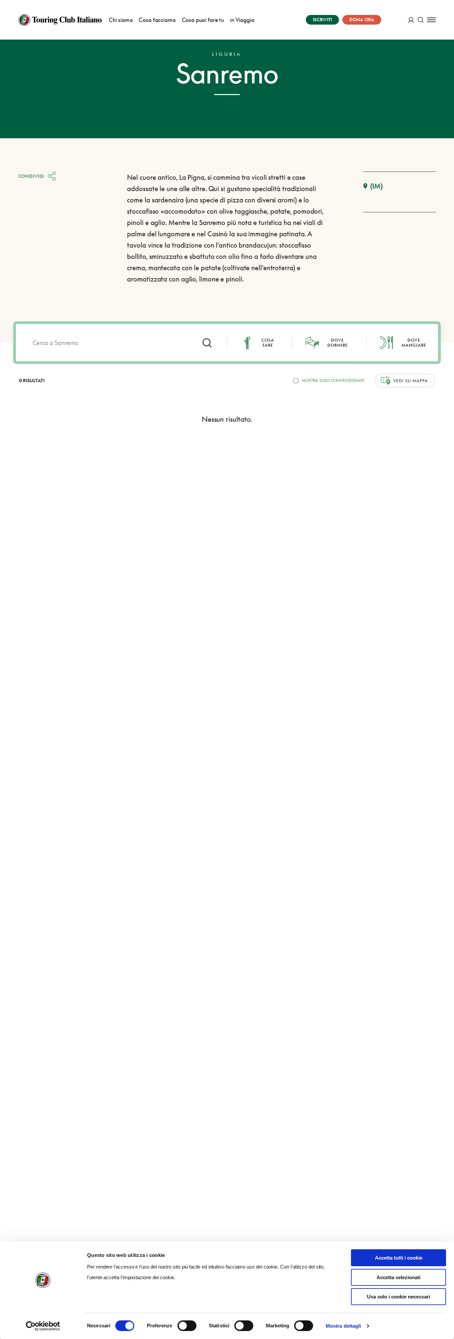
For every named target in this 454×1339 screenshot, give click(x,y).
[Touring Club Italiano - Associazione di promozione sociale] (60, 20)
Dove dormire (337, 343)
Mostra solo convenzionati (333, 380)
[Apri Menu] (431, 19)
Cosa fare (268, 343)
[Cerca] (420, 19)
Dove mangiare (413, 343)
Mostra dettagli (343, 1326)
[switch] (186, 1325)
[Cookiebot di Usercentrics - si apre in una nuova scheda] (43, 1326)
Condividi (31, 176)
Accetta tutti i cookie (398, 1258)
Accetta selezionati (398, 1277)
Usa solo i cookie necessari (398, 1296)
